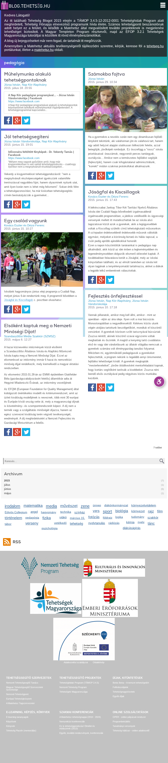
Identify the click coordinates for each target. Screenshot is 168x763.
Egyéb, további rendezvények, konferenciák (81, 733)
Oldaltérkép (98, 662)
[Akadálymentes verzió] (159, 381)
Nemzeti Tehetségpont (17, 694)
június (7, 488)
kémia (130, 522)
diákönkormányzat (116, 505)
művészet (68, 506)
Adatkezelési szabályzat (76, 662)
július (7, 484)
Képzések (11, 721)
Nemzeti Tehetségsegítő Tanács (22, 682)
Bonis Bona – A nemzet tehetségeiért (131, 682)
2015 (7, 480)
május (7, 493)
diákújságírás (132, 528)
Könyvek (10, 726)
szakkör (153, 517)
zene (85, 506)
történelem (13, 518)
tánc (151, 523)
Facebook (8, 120)
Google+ (17, 120)
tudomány (137, 516)
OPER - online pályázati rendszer (129, 717)
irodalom (12, 506)
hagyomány (48, 512)
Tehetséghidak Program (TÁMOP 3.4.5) (79, 682)
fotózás (94, 517)
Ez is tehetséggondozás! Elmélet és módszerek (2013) (77, 727)
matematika (33, 506)
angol (34, 511)
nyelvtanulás (96, 523)
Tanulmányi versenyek (124, 726)
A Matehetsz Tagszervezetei (20, 703)
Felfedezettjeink (120, 687)
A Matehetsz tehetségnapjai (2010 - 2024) (80, 717)
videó (63, 517)
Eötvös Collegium (16, 512)
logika (119, 517)
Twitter (26, 120)
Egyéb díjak (118, 696)
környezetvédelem (143, 505)
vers (96, 511)
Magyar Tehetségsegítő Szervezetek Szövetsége (24, 688)
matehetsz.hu (44, 50)
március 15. (77, 518)
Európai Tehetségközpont (19, 698)
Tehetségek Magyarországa (73, 691)
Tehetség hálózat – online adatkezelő (131, 730)
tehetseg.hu (155, 46)
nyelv (141, 522)
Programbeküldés (121, 721)
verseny (31, 523)
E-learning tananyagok (17, 717)
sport (107, 511)
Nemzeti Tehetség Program (73, 687)
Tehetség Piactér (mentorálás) (21, 730)
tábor (8, 524)
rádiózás (113, 523)
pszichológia (50, 528)
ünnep (97, 505)
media (51, 506)
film (160, 511)
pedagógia (32, 517)
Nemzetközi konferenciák (72, 721)
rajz (151, 511)
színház (79, 512)
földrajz (107, 517)
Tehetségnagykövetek (124, 691)
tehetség (76, 524)
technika (65, 511)
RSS (17, 541)
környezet (138, 511)
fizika (46, 518)
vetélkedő (60, 523)
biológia (121, 511)
